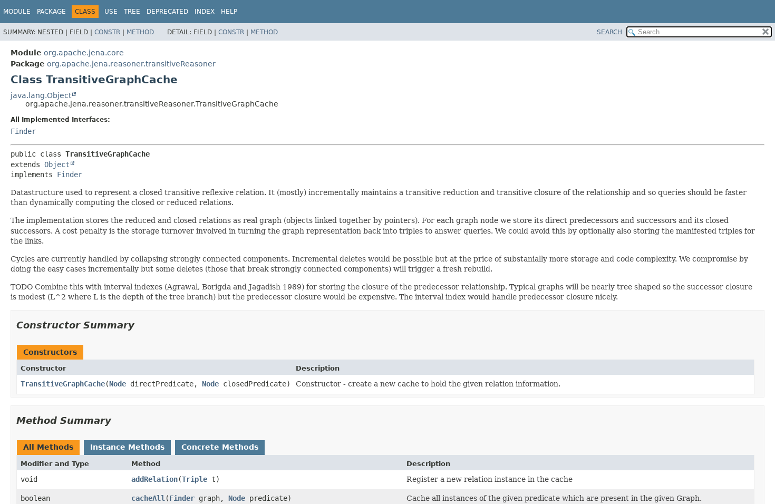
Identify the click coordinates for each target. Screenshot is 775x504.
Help (229, 11)
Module (17, 11)
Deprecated (167, 11)
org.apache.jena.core (84, 53)
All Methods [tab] (48, 447)
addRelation (154, 479)
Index (205, 11)
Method (140, 32)
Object (57, 164)
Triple (194, 479)
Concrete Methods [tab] (219, 447)
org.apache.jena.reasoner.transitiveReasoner (131, 64)
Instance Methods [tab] (127, 447)
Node (117, 384)
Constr (107, 32)
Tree (132, 11)
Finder (23, 131)
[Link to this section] (142, 325)
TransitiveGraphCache (63, 384)
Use (111, 11)
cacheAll (148, 498)
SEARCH (609, 32)
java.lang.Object (41, 95)
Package (51, 11)
